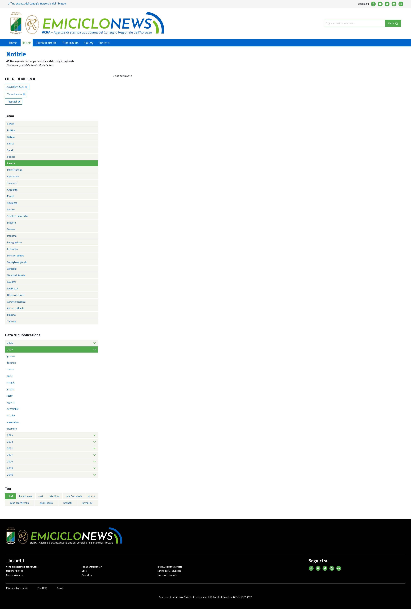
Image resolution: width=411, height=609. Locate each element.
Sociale (11, 209)
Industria (12, 236)
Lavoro (11, 163)
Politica (11, 130)
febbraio (11, 363)
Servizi (10, 124)
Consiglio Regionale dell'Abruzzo (22, 566)
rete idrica (54, 496)
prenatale (88, 503)
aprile (10, 376)
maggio (11, 382)
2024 (10, 435)
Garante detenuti (16, 302)
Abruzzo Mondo (15, 308)
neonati (67, 503)
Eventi (10, 196)
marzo (10, 369)
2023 (10, 442)
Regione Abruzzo (14, 570)
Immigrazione (14, 242)
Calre (84, 570)
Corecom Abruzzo (14, 575)
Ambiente (12, 190)
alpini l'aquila (46, 503)
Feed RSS (42, 588)
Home (13, 42)
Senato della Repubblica (169, 570)
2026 (10, 343)
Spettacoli (12, 288)
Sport (10, 150)
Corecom (12, 269)
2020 (10, 461)
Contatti (104, 42)
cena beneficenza (19, 503)
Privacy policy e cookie (17, 588)
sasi (40, 496)
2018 (10, 475)
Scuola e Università (17, 216)
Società (11, 157)
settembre (13, 409)
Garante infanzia (16, 275)
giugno (10, 389)
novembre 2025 (15, 87)
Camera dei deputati (167, 575)
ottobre (11, 415)
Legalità (11, 222)
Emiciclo (11, 315)
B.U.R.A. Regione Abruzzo (169, 566)
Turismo (11, 321)
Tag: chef (12, 101)
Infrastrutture (14, 170)
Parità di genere (15, 255)
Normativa (87, 575)
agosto (11, 402)
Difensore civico (15, 295)
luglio (10, 396)
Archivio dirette (46, 42)
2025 (10, 349)
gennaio (11, 356)
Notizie (26, 42)
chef (10, 496)
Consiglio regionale (17, 262)
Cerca (391, 23)
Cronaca (11, 229)
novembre (13, 422)
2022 (10, 448)
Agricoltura (13, 176)
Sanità (10, 143)
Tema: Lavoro (14, 94)
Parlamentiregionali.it (92, 566)
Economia (12, 249)
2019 (10, 468)
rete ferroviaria (74, 496)
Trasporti (12, 183)
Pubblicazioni (70, 42)
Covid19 (11, 282)
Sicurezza (12, 203)
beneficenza (25, 496)
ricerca (91, 496)
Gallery (88, 42)
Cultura (11, 137)
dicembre (12, 428)
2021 (10, 455)
